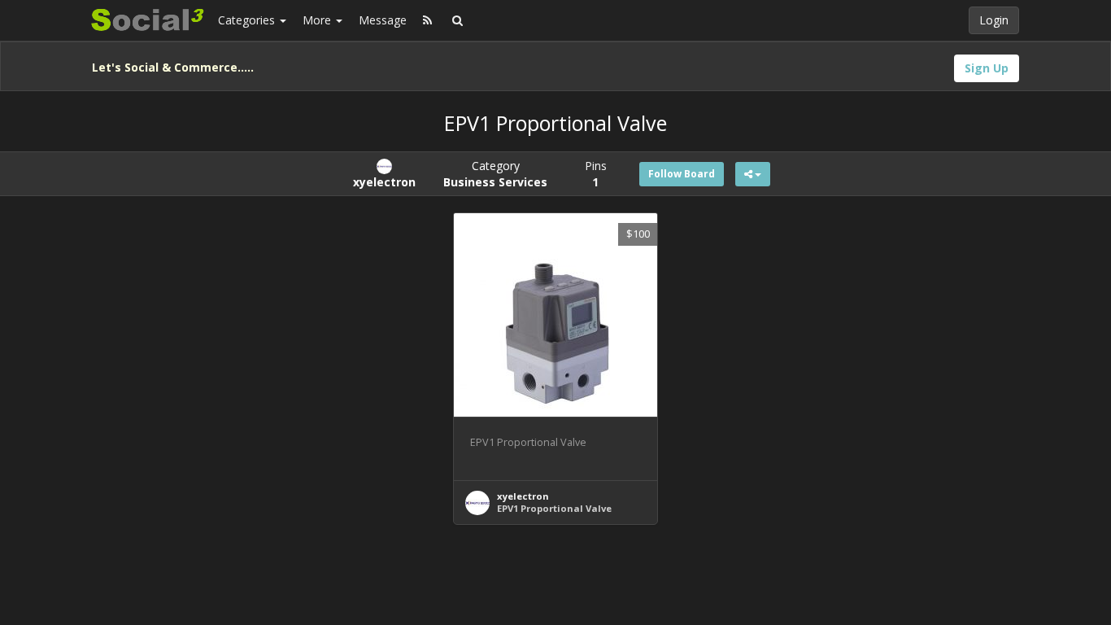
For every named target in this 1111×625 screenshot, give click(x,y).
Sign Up (987, 68)
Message (383, 20)
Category (495, 174)
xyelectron (523, 496)
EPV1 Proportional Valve (554, 508)
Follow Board (681, 174)
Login (994, 20)
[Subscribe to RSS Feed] (427, 20)
